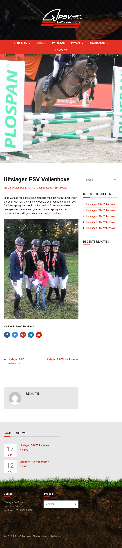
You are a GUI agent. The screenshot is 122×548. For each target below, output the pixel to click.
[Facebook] (7, 335)
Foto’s (75, 43)
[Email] (39, 335)
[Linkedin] (31, 335)
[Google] (23, 335)
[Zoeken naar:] (100, 179)
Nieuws (41, 43)
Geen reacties (44, 187)
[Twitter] (15, 335)
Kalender (58, 43)
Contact (61, 50)
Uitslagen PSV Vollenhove (60, 359)
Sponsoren (97, 43)
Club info (20, 43)
